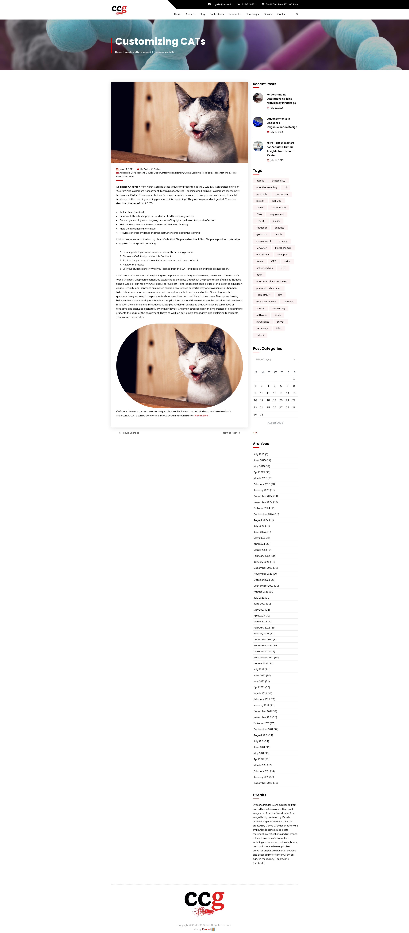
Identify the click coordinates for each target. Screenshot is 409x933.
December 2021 (263, 711)
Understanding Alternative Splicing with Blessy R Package (281, 99)
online (287, 261)
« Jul (255, 432)
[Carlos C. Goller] (119, 10)
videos (260, 335)
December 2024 (263, 496)
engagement (277, 214)
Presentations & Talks (225, 172)
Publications (217, 14)
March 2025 (260, 478)
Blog (202, 14)
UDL (278, 328)
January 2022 (261, 705)
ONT (283, 267)
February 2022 (262, 699)
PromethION (263, 294)
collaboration (278, 207)
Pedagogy (207, 172)
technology (262, 328)
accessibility (278, 180)
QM (280, 294)
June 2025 (260, 460)
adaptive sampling (266, 187)
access (260, 180)
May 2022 (259, 681)
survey (280, 321)
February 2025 (262, 484)
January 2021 (261, 777)
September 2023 (264, 585)
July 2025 (259, 454)
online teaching (264, 267)
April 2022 (259, 687)
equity (276, 220)
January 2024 (261, 562)
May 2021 (259, 753)
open (259, 274)
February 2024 (262, 555)
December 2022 (263, 639)
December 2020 (263, 783)
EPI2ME (260, 220)
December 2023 (263, 567)
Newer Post (230, 433)
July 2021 (259, 741)
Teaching (252, 14)
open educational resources (271, 281)
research (288, 301)
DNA (259, 214)
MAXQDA (261, 247)
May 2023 (259, 609)
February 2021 (261, 771)
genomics (261, 234)
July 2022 (259, 669)
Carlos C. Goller (152, 169)
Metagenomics (283, 247)
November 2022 (263, 645)
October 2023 (262, 579)
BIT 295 (276, 200)
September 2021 (263, 729)
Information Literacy (172, 172)
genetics (279, 227)
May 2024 (259, 538)
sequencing (278, 308)
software (261, 314)
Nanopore (282, 254)
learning (283, 241)
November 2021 (263, 717)
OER (273, 261)
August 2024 (261, 520)
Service (268, 14)
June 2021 (259, 747)
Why (131, 176)
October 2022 (262, 651)
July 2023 (259, 597)
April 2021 (259, 759)
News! (259, 261)
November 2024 (263, 502)
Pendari (207, 929)
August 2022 (261, 663)
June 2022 (259, 675)
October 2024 (262, 508)
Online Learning (192, 172)
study (278, 314)
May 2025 (259, 466)
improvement (263, 241)
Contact (281, 14)
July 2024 (259, 526)
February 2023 (262, 627)
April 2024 (259, 544)
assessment (282, 194)
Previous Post (130, 433)
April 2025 (259, 472)
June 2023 (260, 603)
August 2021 (261, 735)
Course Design (153, 172)
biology (260, 200)
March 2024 (260, 550)
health (278, 234)
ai (286, 187)
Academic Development (138, 52)
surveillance (262, 321)
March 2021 (260, 765)
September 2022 (263, 657)
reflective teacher (266, 301)
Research (233, 14)
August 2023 (261, 591)
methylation (263, 254)
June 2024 (260, 532)
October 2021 (261, 723)
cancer (260, 207)
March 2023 (260, 621)
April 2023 (259, 615)
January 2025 (261, 490)
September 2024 (264, 514)
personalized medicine (268, 288)
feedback (261, 227)
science (260, 308)
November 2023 (263, 573)
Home (177, 14)
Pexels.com (201, 415)
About (189, 14)
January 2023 (261, 633)
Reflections (122, 176)
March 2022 (260, 693)
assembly (261, 194)
